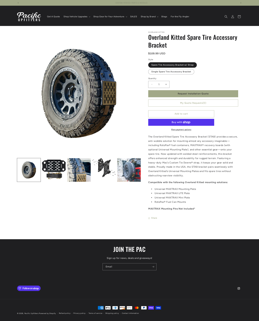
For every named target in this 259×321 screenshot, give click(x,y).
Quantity (152, 78)
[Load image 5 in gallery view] (129, 170)
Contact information (130, 313)
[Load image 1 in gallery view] (29, 170)
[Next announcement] (241, 3)
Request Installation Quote (193, 93)
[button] (77, 17)
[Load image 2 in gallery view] (54, 170)
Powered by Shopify (47, 313)
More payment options (181, 129)
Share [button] (154, 218)
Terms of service (95, 313)
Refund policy (65, 313)
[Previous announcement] (18, 3)
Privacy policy (79, 313)
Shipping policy (112, 313)
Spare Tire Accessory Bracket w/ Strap (172, 65)
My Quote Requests (193, 103)
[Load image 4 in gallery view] (104, 170)
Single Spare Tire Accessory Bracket (171, 71)
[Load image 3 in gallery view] (79, 170)
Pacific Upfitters (31, 313)
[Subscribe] (153, 266)
